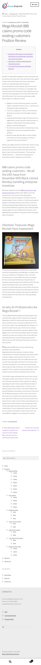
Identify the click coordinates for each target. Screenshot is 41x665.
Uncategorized (13, 14)
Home (6, 14)
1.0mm (15, 473)
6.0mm (15, 492)
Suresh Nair (25, 22)
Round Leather (13, 471)
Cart (26, 660)
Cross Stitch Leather (15, 521)
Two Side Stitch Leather (16, 538)
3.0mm (15, 482)
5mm (14, 518)
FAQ (6, 612)
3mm (14, 512)
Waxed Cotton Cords (15, 546)
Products (7, 469)
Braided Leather (13, 510)
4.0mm (15, 486)
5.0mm (15, 489)
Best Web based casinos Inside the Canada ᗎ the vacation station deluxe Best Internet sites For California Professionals (11, 433)
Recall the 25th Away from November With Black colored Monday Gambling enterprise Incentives (20, 56)
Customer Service (10, 616)
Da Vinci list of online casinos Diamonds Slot (30, 429)
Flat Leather (12, 495)
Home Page (7, 575)
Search (10, 662)
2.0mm (15, 479)
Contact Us (7, 561)
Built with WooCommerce (10, 654)
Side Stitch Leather (14, 530)
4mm (14, 515)
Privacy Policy (9, 619)
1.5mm (15, 476)
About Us (7, 558)
